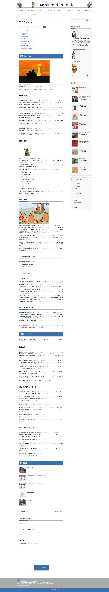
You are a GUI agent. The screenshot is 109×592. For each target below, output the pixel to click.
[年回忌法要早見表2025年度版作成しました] (22, 488)
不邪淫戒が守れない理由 (27, 40)
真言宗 (78, 10)
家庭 (24, 100)
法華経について (82, 87)
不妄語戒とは (58, 511)
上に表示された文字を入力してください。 (28, 543)
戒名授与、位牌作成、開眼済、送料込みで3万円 (40, 380)
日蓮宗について (82, 114)
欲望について (23, 43)
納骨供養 (69, 10)
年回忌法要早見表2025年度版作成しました (36, 484)
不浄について (82, 167)
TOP (21, 14)
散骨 (74, 197)
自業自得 (23, 316)
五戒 (33, 89)
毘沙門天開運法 (76, 61)
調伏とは (29, 500)
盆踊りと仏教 (82, 123)
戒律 (50, 89)
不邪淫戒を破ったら (26, 41)
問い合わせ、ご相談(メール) (79, 49)
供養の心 (52, 583)
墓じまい (75, 195)
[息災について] (22, 472)
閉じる (28, 30)
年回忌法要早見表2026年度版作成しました (36, 475)
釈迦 (20, 352)
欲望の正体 (24, 45)
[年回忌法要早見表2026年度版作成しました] (22, 480)
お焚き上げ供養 (20, 583)
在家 (24, 89)
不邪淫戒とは (23, 33)
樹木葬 (74, 200)
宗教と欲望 (24, 36)
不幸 (39, 391)
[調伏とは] (22, 504)
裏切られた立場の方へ (27, 48)
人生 (23, 273)
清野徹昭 (82, 45)
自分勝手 (31, 281)
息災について (30, 467)
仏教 (74, 188)
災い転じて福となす (24, 448)
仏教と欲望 (24, 38)
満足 (34, 339)
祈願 (40, 10)
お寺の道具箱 (76, 75)
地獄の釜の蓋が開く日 (84, 141)
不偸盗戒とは (24, 511)
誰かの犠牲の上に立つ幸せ (28, 46)
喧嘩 (22, 113)
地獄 (28, 312)
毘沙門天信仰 (31, 10)
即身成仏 (22, 231)
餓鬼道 (31, 312)
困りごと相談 (76, 193)
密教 (40, 227)
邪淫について (25, 34)
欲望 (50, 120)
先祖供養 (50, 10)
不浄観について (82, 150)
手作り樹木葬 (82, 158)
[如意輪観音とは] (22, 496)
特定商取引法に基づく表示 (23, 585)
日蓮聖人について (83, 105)
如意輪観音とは (30, 492)
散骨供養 (59, 10)
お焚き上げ (21, 10)
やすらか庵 (87, 10)
